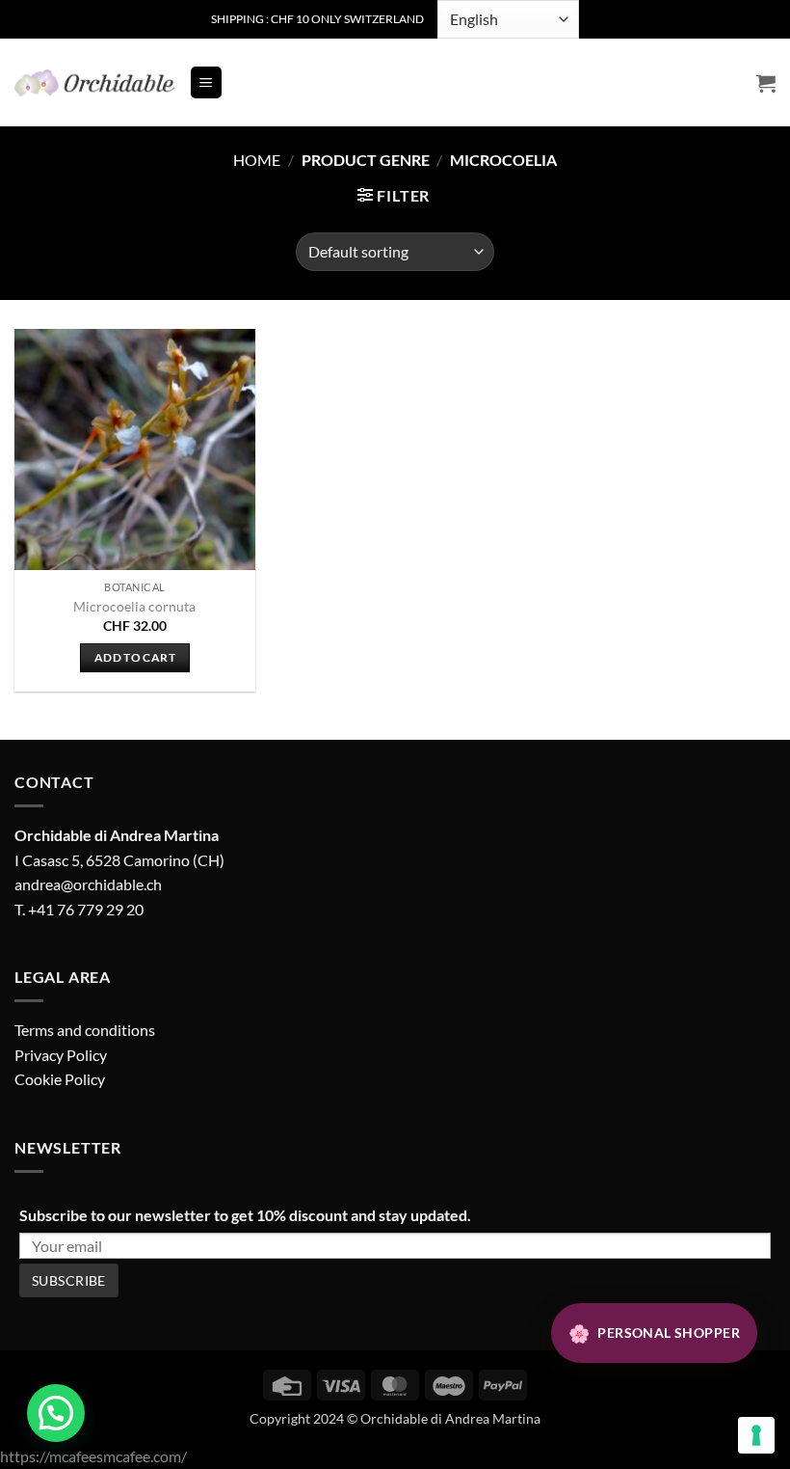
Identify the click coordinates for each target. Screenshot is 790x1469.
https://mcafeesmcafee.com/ (93, 1456)
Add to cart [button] (134, 657)
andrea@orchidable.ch (88, 884)
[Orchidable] (94, 82)
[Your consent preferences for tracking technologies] (756, 1435)
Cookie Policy (59, 1079)
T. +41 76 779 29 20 (79, 909)
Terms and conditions (84, 1029)
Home (256, 159)
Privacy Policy (60, 1055)
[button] (206, 82)
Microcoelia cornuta (134, 606)
